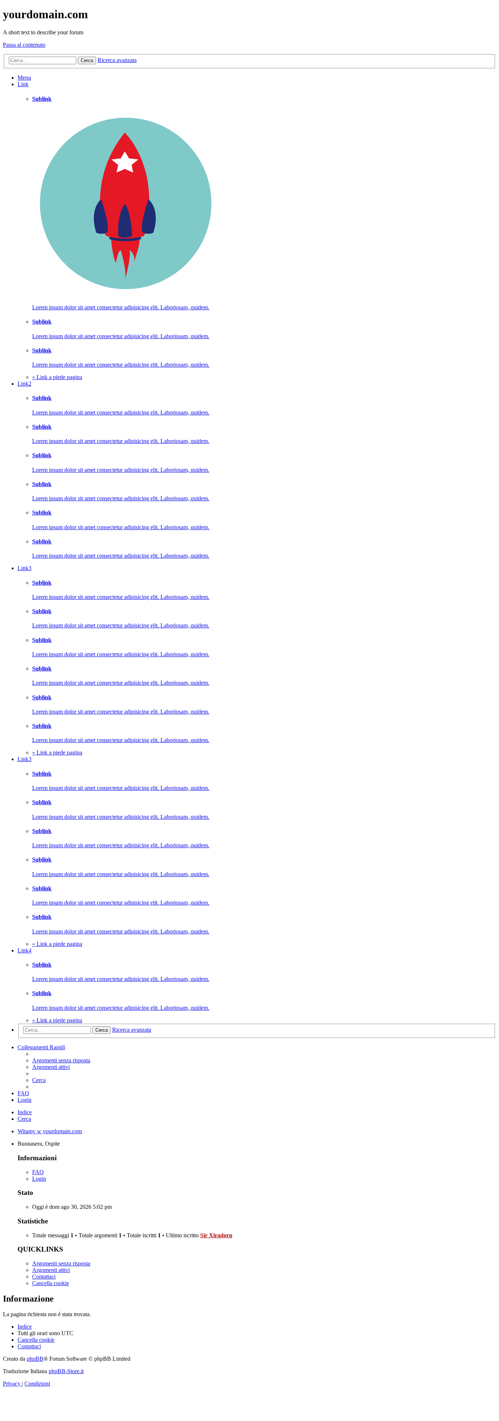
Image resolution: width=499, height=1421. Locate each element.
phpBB (35, 1359)
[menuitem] (61, 1060)
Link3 (24, 568)
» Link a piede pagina (57, 377)
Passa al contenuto (24, 45)
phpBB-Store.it (66, 1371)
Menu (24, 78)
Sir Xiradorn (216, 1235)
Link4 (24, 950)
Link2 (24, 384)
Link (23, 84)
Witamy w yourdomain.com (50, 1131)
